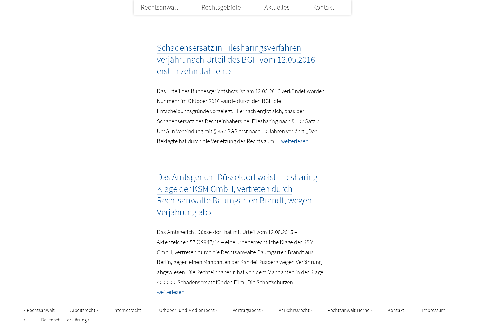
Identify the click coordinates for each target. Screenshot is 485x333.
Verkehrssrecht (294, 310)
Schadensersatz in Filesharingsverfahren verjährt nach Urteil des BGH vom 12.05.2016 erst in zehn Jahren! (236, 59)
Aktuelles (277, 7)
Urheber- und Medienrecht (187, 310)
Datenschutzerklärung (64, 319)
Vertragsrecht (247, 310)
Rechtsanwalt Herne (349, 310)
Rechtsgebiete (221, 7)
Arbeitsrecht (82, 310)
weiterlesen (294, 141)
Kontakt (323, 7)
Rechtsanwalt (159, 7)
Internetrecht (127, 310)
